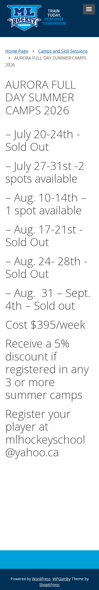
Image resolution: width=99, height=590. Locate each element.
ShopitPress (49, 584)
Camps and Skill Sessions (63, 51)
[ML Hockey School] (38, 34)
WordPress (41, 578)
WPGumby (61, 578)
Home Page (16, 51)
